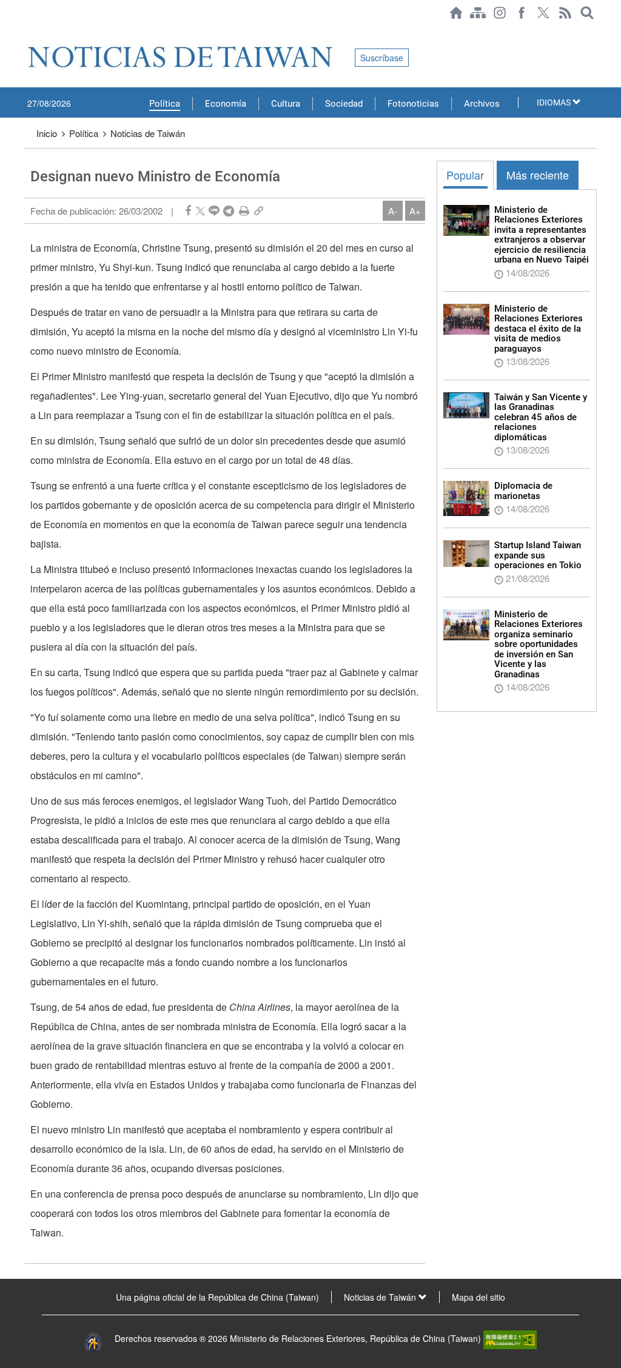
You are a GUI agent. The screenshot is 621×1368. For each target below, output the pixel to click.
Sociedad (344, 103)
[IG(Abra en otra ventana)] (499, 12)
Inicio (46, 133)
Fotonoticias (413, 103)
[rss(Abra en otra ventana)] (565, 12)
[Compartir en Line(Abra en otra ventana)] (214, 210)
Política (164, 103)
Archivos (482, 103)
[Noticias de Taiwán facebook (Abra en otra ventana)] (521, 12)
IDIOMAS (554, 102)
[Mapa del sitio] (478, 12)
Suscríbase (381, 58)
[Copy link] (258, 210)
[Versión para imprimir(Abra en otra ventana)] (244, 210)
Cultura (285, 103)
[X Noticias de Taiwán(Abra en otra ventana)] (543, 12)
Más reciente (537, 175)
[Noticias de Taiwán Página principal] (456, 12)
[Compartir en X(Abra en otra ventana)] (200, 210)
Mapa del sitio (478, 1297)
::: (28, 31)
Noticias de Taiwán (147, 133)
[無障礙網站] (510, 1338)
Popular (465, 175)
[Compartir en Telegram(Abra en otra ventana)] (228, 210)
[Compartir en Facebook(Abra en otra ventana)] (188, 210)
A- (392, 210)
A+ (415, 210)
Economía (225, 103)
